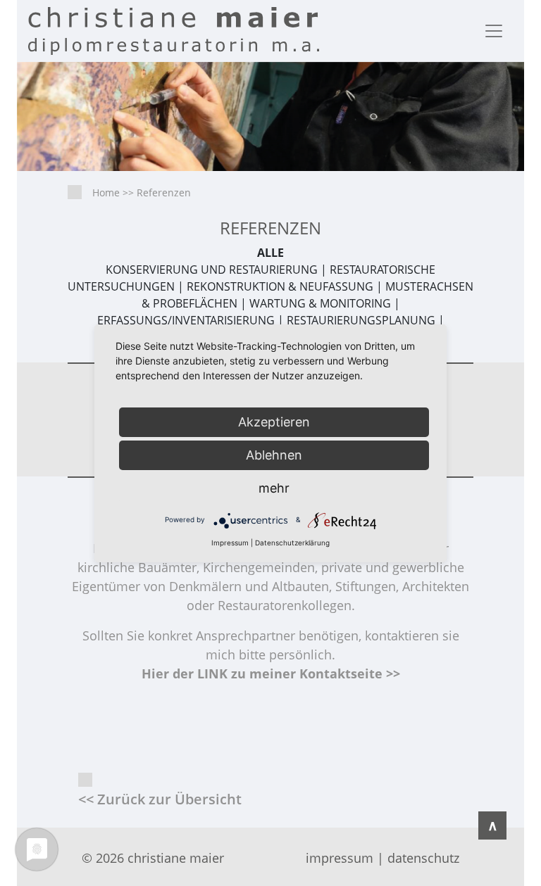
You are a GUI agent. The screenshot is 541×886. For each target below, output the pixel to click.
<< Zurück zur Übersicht (160, 799)
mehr (274, 488)
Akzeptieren (274, 421)
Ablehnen (274, 455)
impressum (339, 857)
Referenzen (164, 192)
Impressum (230, 542)
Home (106, 192)
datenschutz (423, 857)
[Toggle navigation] (494, 31)
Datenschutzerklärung (292, 542)
